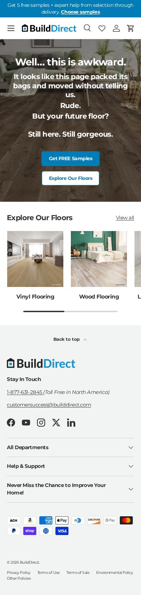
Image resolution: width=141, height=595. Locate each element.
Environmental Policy (114, 572)
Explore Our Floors (70, 178)
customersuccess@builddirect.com (49, 404)
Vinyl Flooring (35, 296)
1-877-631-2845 (25, 392)
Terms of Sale (77, 572)
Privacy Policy (18, 572)
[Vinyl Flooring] (35, 259)
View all (125, 217)
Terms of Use (48, 572)
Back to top (67, 339)
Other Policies (19, 578)
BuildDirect (29, 562)
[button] (131, 28)
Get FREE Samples (70, 158)
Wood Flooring (99, 296)
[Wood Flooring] (99, 259)
